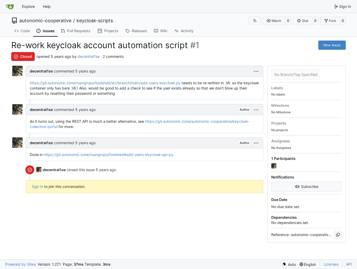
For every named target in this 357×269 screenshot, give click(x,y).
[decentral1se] (274, 166)
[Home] (10, 6)
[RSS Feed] (255, 21)
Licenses (331, 264)
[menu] (256, 71)
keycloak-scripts (95, 20)
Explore (28, 6)
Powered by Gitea (20, 264)
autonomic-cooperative (45, 20)
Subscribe (309, 186)
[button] (274, 21)
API (349, 264)
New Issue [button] (332, 45)
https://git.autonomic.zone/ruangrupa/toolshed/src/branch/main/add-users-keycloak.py (105, 83)
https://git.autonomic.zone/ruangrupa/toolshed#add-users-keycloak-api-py (108, 154)
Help (47, 6)
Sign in (37, 186)
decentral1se (89, 56)
